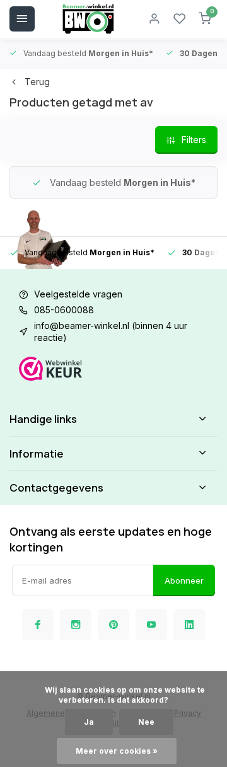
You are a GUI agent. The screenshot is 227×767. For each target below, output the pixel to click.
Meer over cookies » (117, 751)
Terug (37, 81)
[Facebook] (38, 624)
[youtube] (151, 624)
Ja (89, 722)
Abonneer (184, 580)
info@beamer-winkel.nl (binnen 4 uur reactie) (110, 331)
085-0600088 (64, 309)
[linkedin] (189, 624)
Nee (146, 722)
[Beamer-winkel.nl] (88, 19)
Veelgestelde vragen (78, 294)
